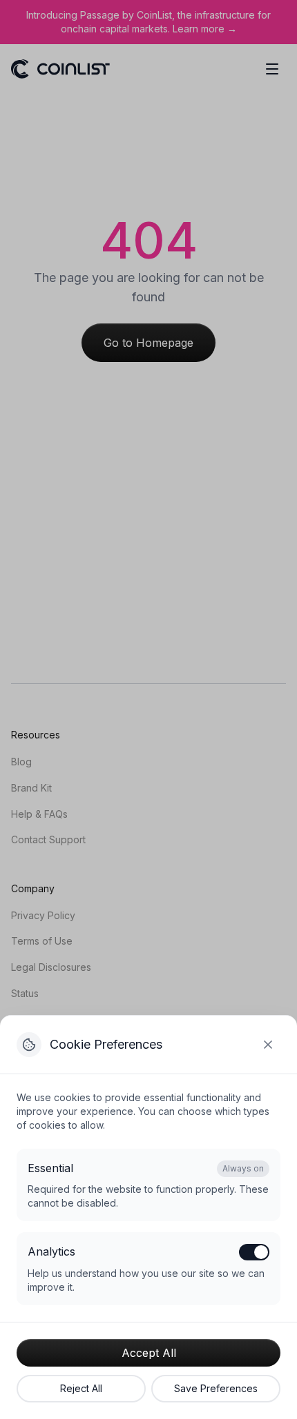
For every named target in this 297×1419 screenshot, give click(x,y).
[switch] (254, 1252)
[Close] (268, 1044)
